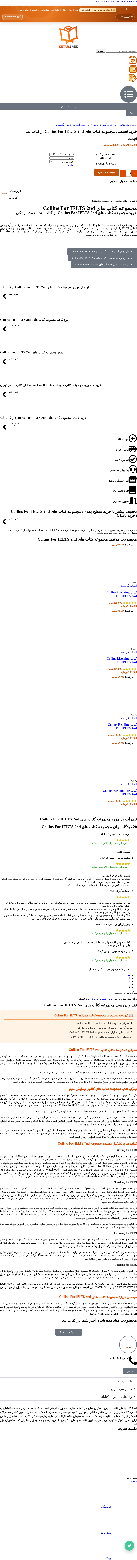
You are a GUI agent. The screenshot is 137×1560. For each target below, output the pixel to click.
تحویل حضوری (121, 501)
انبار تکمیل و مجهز (119, 480)
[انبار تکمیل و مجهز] (133, 480)
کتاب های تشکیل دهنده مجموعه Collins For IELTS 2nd (99, 1032)
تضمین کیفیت (121, 460)
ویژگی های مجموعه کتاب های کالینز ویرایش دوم (102, 1027)
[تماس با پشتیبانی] (133, 1360)
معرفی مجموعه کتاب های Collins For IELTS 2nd (102, 1023)
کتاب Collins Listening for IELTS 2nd (122, 660)
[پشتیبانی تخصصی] (133, 469)
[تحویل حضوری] (133, 500)
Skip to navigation (105, 1)
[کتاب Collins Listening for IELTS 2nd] (120, 645)
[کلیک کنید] (4, 296)
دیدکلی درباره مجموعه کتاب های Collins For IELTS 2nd (98, 1036)
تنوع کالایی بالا (121, 490)
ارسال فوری (122, 449)
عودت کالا (123, 439)
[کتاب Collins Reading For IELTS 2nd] (120, 712)
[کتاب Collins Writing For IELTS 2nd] (120, 778)
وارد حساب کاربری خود (99, 998)
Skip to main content (126, 1)
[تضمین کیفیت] (133, 459)
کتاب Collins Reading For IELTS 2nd (122, 726)
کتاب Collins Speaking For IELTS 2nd (121, 594)
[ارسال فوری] (133, 448)
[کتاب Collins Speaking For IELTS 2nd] (120, 579)
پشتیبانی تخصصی (119, 470)
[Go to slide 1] (65, 809)
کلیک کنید (13, 293)
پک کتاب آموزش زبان (104, 124)
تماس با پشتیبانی (119, 1358)
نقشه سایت (127, 1428)
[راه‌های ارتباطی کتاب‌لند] (129, 1546)
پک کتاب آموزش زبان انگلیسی (73, 124)
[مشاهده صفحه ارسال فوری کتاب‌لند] (68, 14)
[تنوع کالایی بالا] (133, 490)
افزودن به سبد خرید (107, 172)
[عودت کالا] (133, 438)
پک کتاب (124, 124)
